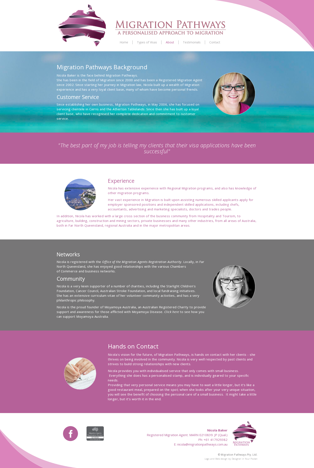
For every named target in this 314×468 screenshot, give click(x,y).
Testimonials (192, 42)
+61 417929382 (215, 439)
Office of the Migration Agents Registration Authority (142, 262)
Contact (214, 42)
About (170, 42)
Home (124, 42)
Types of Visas (147, 42)
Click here (171, 312)
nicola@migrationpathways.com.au (202, 444)
